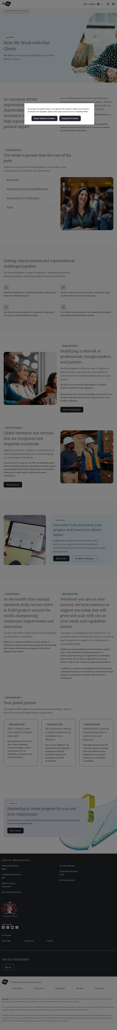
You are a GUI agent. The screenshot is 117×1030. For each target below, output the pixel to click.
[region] (59, 114)
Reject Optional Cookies (44, 118)
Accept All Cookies (70, 118)
